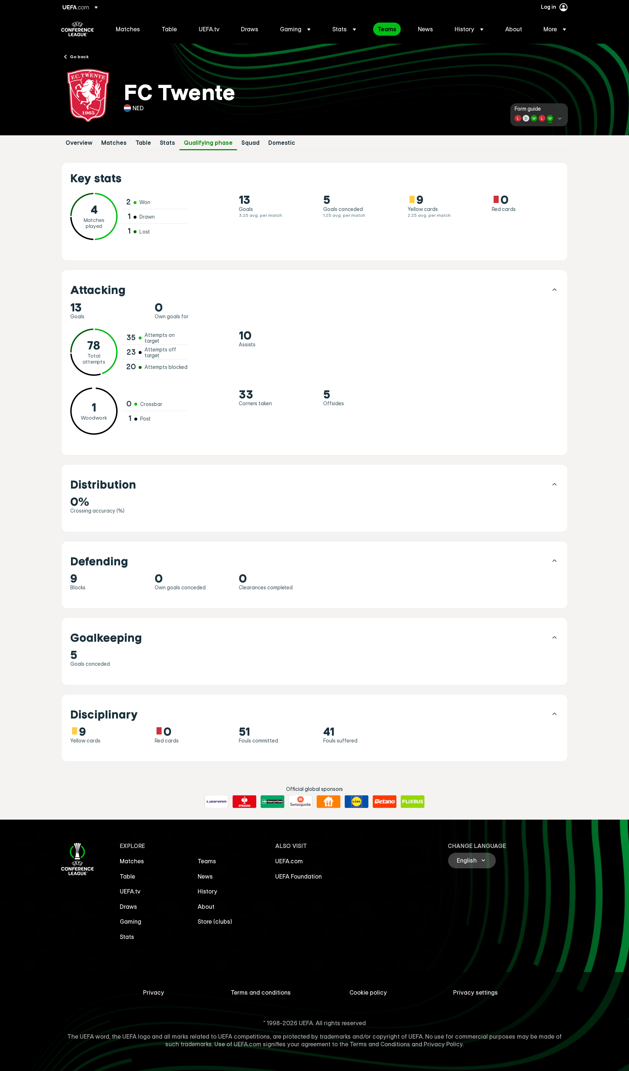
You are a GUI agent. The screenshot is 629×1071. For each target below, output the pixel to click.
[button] (295, 29)
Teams (207, 861)
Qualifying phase (208, 143)
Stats (167, 143)
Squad (250, 143)
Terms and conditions (261, 992)
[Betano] (384, 801)
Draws (128, 906)
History (207, 891)
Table (143, 143)
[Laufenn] (216, 801)
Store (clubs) (215, 921)
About (206, 906)
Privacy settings (475, 992)
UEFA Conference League (77, 29)
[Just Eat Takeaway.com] (328, 801)
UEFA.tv (130, 891)
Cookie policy (368, 992)
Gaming (130, 921)
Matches (114, 143)
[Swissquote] (300, 801)
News (205, 876)
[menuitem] (129, 29)
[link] (128, 29)
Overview (79, 143)
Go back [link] (79, 56)
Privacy (153, 992)
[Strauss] (244, 801)
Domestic (281, 143)
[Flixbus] (412, 801)
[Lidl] (356, 801)
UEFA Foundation (298, 876)
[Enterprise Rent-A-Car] (272, 801)
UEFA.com (289, 861)
